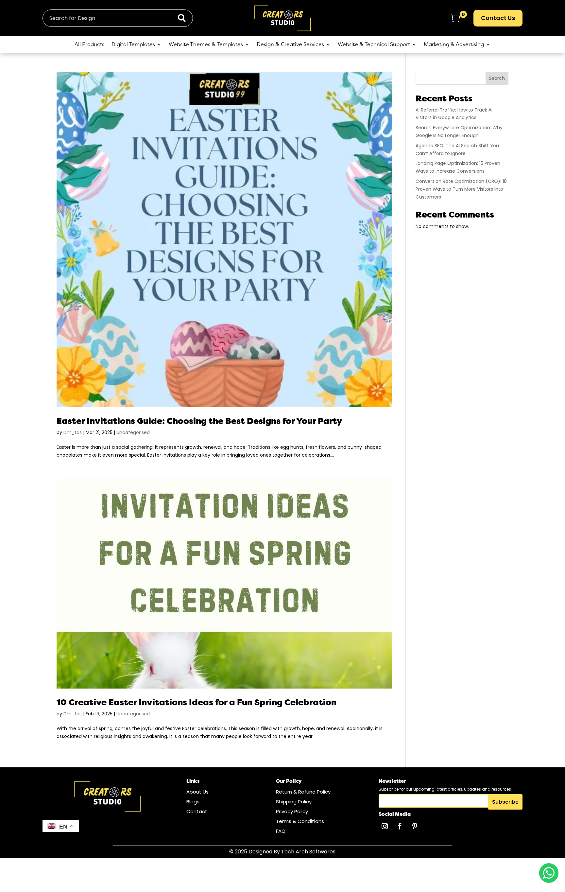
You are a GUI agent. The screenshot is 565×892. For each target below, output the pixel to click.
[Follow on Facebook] (400, 826)
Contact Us (498, 18)
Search (497, 78)
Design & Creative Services (290, 44)
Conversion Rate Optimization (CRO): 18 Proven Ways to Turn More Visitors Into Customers (461, 189)
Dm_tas (72, 432)
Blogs (192, 801)
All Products (89, 44)
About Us (197, 791)
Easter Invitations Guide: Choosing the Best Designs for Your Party (199, 421)
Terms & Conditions (300, 821)
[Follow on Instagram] (385, 826)
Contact (196, 811)
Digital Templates (133, 44)
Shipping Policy (294, 801)
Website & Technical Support (374, 44)
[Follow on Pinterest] (415, 826)
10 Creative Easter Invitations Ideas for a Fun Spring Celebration (196, 702)
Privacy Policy (292, 811)
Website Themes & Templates (206, 44)
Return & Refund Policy (303, 791)
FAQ (280, 831)
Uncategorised (133, 432)
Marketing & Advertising (454, 44)
